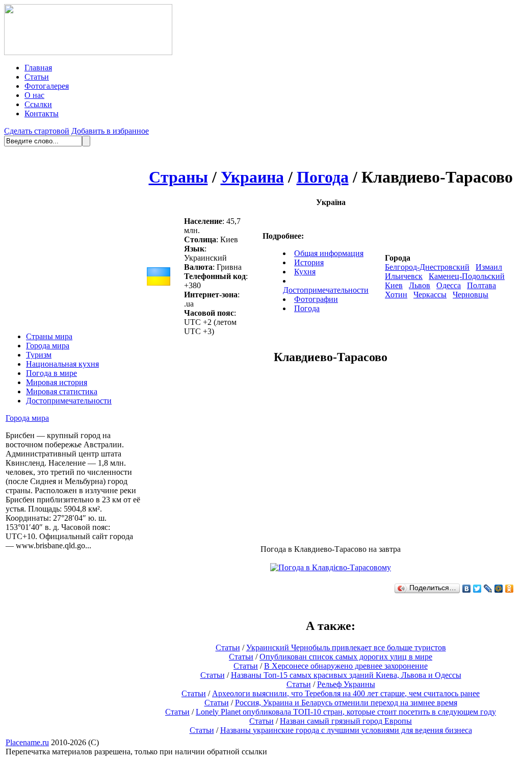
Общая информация (328, 253)
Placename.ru (27, 742)
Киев (394, 285)
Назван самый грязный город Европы (346, 721)
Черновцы (470, 294)
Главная (38, 67)
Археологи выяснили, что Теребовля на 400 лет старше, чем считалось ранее (346, 693)
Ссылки (38, 104)
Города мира (47, 345)
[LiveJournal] (488, 588)
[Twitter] (477, 588)
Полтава (481, 285)
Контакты (41, 113)
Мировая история (56, 382)
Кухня (305, 271)
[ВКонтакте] (466, 588)
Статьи (36, 76)
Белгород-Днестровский (427, 267)
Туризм (38, 354)
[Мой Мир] (498, 588)
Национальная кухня (62, 364)
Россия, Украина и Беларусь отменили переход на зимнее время (346, 702)
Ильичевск (404, 276)
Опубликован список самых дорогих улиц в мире (345, 656)
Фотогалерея (46, 86)
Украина (252, 177)
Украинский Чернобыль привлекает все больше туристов (346, 647)
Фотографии (316, 299)
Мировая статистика (61, 391)
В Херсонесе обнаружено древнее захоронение (346, 666)
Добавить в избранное (110, 130)
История (309, 262)
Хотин (396, 294)
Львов (419, 285)
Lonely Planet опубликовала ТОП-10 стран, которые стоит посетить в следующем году (346, 711)
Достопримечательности (69, 400)
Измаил (489, 267)
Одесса (448, 285)
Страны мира (49, 336)
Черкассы (430, 294)
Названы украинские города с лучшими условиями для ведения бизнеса (346, 730)
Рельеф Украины (346, 684)
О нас (34, 95)
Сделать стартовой (36, 130)
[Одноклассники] (509, 588)
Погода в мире (51, 373)
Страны (178, 177)
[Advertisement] (245, 455)
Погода (323, 177)
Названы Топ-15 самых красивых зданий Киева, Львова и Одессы (346, 675)
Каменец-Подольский (467, 276)
